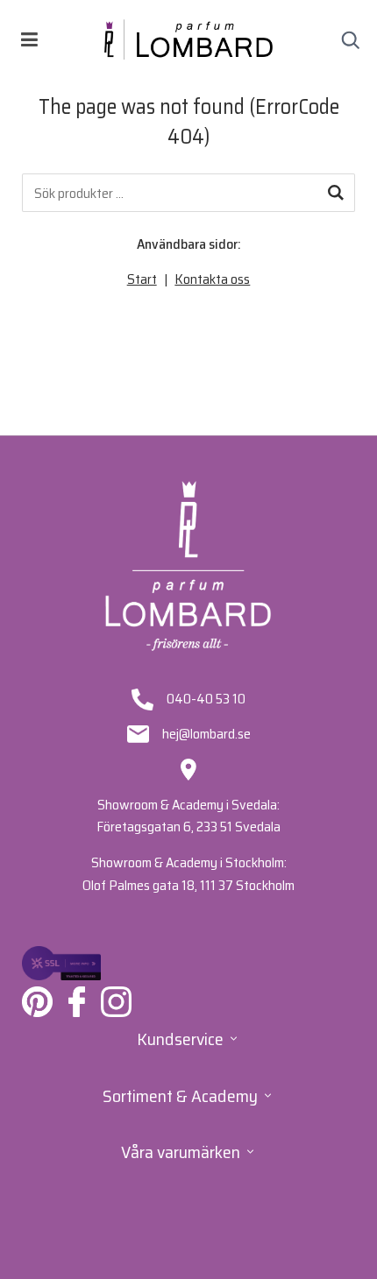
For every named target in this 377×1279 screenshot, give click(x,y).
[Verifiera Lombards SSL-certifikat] (61, 963)
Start (142, 279)
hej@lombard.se (206, 734)
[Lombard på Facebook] (76, 1001)
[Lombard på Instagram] (116, 1001)
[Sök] (336, 192)
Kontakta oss (212, 279)
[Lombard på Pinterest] (37, 1001)
